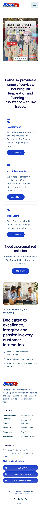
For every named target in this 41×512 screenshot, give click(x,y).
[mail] (22, 499)
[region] (20, 39)
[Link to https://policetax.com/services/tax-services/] (9, 209)
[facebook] (15, 499)
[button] (15, 58)
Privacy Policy (16, 493)
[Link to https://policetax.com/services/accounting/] (8, 121)
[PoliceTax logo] (11, 3)
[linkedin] (19, 499)
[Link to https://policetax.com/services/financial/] (8, 165)
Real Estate (13, 215)
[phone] (26, 499)
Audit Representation (19, 171)
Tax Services (14, 127)
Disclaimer (25, 493)
